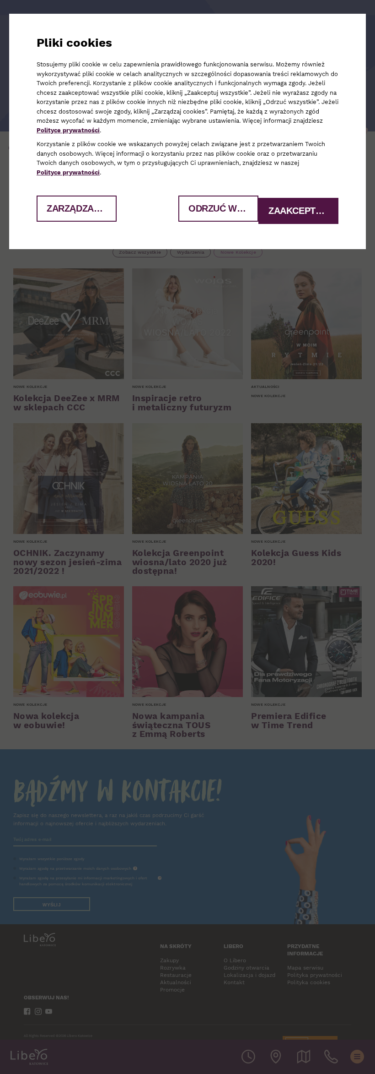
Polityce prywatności (68, 130)
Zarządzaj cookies (82, 208)
